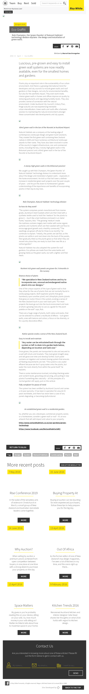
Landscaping (56, 455)
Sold (33, 3)
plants (68, 455)
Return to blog (18, 447)
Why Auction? (24, 549)
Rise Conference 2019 (24, 493)
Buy (20, 3)
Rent (26, 3)
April (19, 56)
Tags (9, 455)
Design (18, 455)
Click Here (8, 12)
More (23, 520)
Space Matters (23, 605)
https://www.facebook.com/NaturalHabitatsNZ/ (40, 429)
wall (76, 455)
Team (12, 3)
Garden (27, 455)
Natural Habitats (41, 455)
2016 (11, 56)
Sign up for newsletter (71, 465)
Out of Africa (65, 549)
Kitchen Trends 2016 (65, 605)
